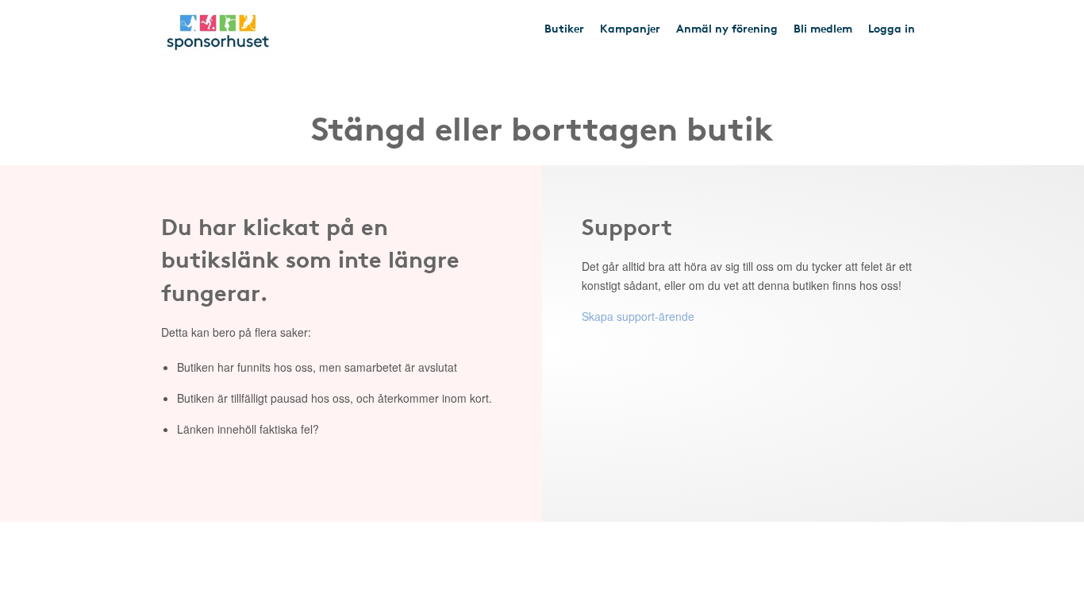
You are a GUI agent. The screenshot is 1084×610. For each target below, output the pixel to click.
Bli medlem (823, 28)
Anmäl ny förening (727, 28)
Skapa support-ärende (638, 316)
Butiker (564, 28)
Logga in (891, 28)
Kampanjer (630, 28)
